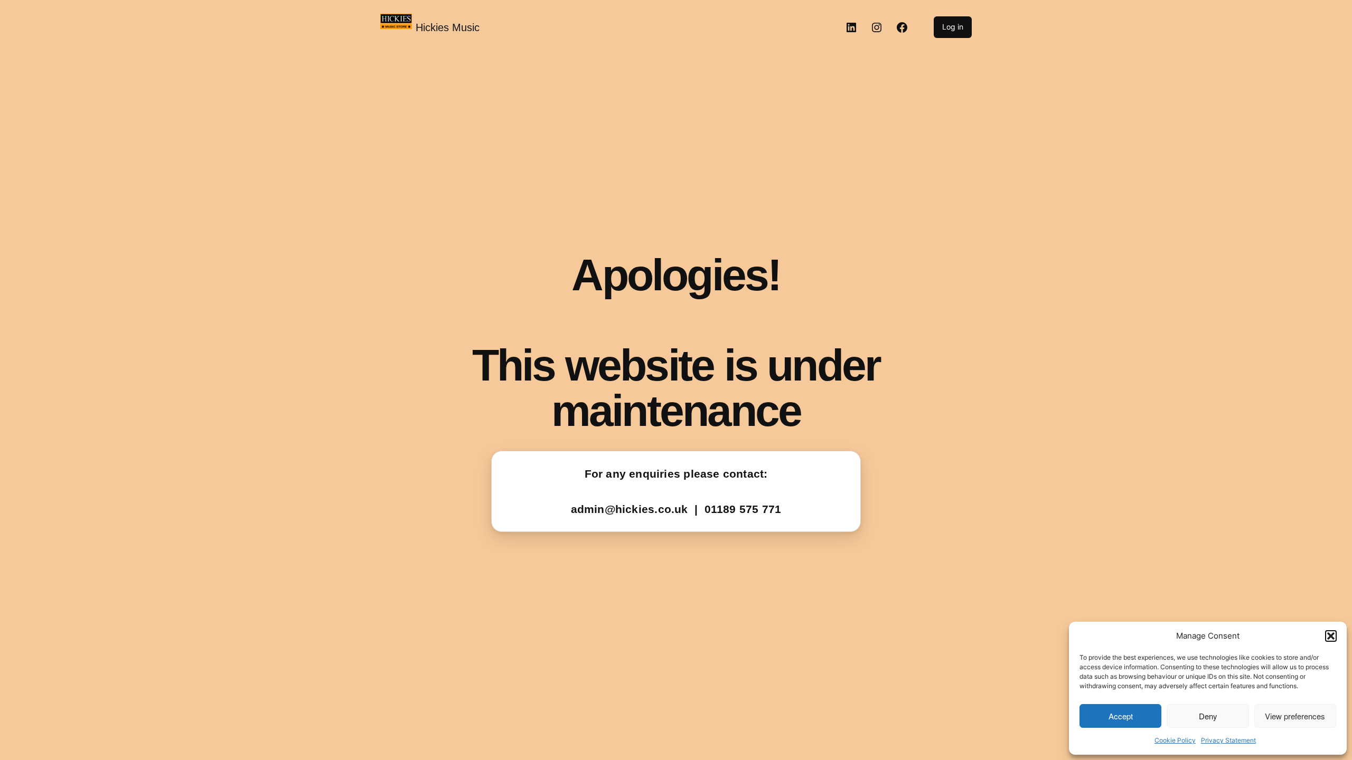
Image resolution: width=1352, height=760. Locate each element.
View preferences (1295, 715)
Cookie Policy (1175, 740)
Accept (1121, 715)
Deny (1208, 715)
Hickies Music (448, 27)
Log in (952, 26)
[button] (1331, 636)
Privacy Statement (1228, 740)
